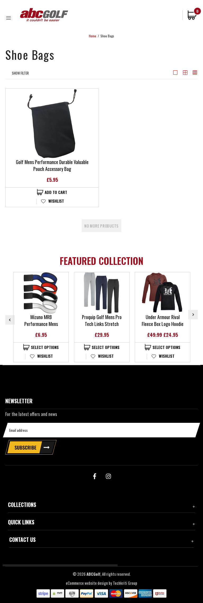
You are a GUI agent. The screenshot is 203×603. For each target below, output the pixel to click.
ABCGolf (44, 15)
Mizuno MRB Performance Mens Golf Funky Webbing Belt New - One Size (41, 320)
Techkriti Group (125, 583)
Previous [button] (10, 320)
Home (92, 36)
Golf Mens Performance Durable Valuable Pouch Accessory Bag (52, 165)
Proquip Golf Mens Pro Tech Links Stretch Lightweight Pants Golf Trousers (102, 320)
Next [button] (193, 314)
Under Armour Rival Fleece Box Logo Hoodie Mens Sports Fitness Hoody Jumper (162, 320)
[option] (41, 317)
